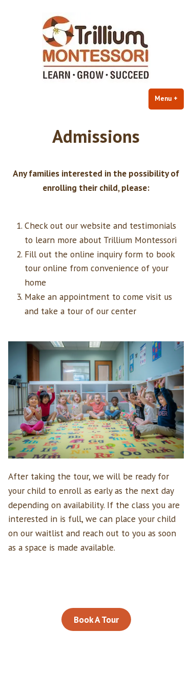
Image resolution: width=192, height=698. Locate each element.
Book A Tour (96, 619)
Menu (169, 98)
